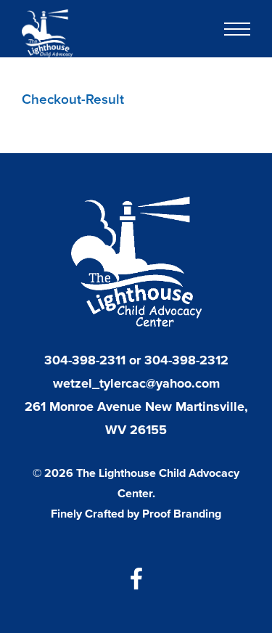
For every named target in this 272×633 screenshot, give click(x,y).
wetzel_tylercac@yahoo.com (136, 383)
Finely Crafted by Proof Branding (136, 513)
